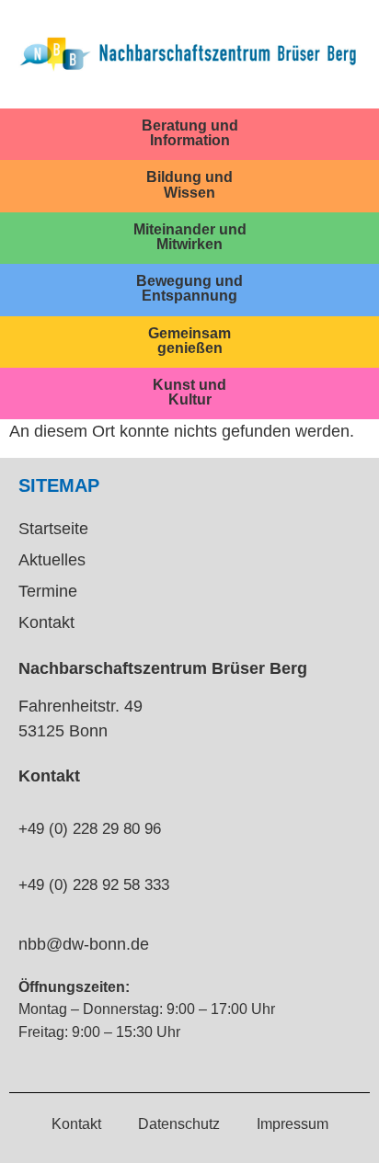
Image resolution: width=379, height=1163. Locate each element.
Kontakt (46, 622)
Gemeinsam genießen (189, 340)
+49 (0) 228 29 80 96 (89, 829)
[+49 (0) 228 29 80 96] (25, 796)
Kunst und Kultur (189, 391)
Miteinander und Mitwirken (190, 236)
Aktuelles (52, 560)
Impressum (292, 1123)
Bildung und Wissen (189, 184)
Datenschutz (179, 1123)
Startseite (53, 528)
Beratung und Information (190, 132)
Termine (47, 591)
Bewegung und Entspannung (189, 287)
